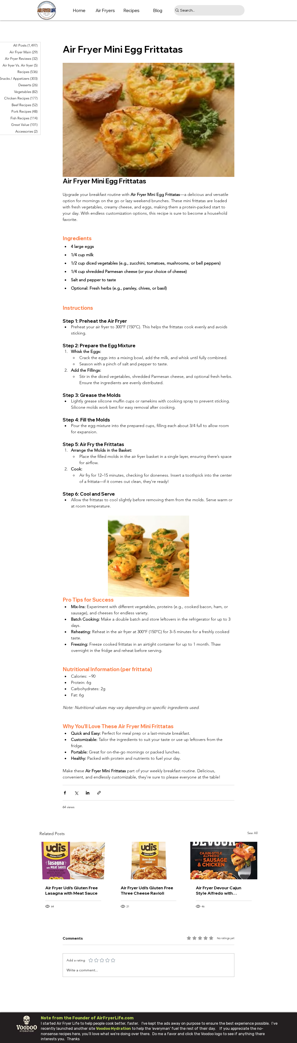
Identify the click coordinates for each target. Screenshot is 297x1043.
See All (252, 833)
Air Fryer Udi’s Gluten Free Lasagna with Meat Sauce (71, 890)
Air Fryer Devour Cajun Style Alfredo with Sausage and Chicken (218, 890)
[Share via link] (99, 793)
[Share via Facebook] (65, 793)
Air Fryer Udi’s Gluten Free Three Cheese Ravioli (147, 890)
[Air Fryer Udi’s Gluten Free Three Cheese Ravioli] (148, 860)
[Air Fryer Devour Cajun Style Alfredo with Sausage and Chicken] (223, 860)
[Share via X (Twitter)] (76, 793)
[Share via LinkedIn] (87, 793)
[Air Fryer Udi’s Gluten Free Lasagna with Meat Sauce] (73, 860)
